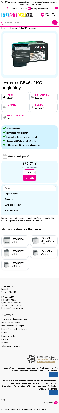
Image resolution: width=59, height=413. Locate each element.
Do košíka (29, 178)
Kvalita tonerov (11, 210)
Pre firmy (5, 339)
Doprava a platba (12, 194)
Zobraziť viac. (36, 5)
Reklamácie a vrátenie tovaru (14, 329)
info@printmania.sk (14, 308)
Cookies (4, 343)
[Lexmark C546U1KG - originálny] (29, 54)
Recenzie (9, 199)
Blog (3, 400)
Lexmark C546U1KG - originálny (23, 28)
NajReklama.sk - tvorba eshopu (33, 409)
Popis (7, 188)
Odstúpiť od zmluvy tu (10, 346)
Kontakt (4, 332)
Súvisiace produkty (13, 205)
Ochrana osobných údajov (12, 326)
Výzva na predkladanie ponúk (14, 319)
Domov (4, 28)
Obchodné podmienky (10, 322)
